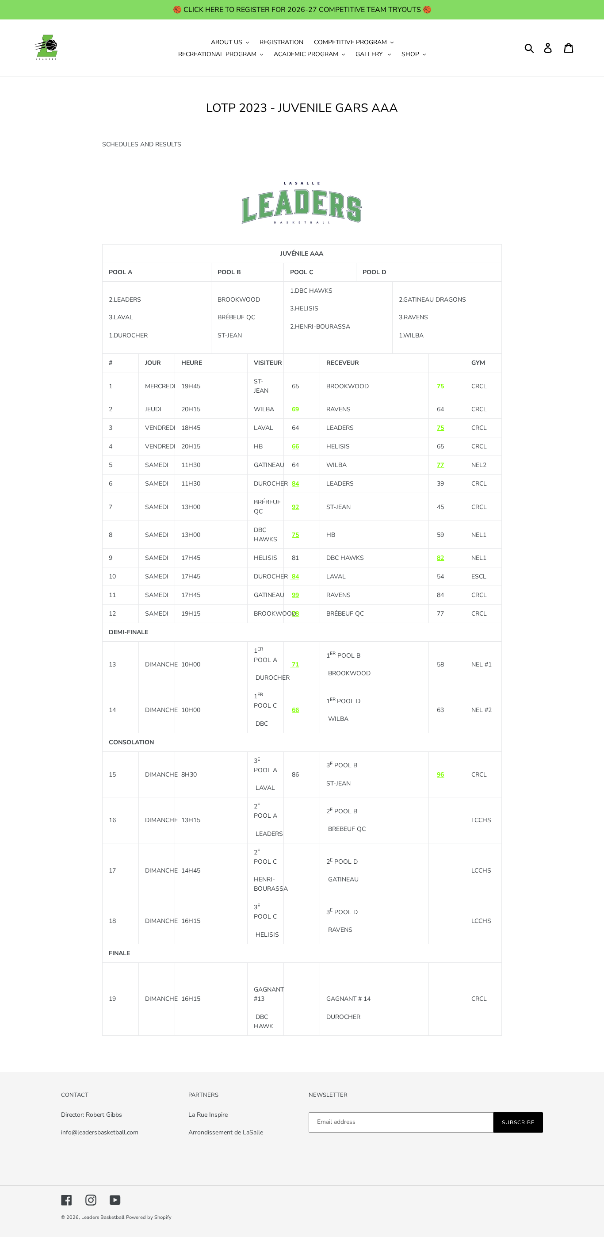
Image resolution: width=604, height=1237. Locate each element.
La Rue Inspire (208, 1115)
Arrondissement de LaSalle (226, 1132)
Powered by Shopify (149, 1217)
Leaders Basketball (102, 1217)
